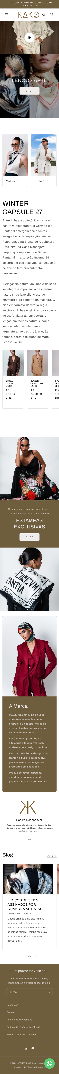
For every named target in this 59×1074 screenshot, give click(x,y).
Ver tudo (29, 424)
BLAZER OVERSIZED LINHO (36, 383)
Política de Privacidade (19, 1019)
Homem (40, 181)
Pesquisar (12, 1005)
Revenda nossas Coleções (22, 1034)
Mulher (10, 181)
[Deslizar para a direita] (36, 415)
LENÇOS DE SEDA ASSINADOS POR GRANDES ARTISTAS (25, 904)
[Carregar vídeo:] (29, 37)
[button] (6, 14)
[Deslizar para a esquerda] (22, 415)
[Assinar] (48, 992)
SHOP (29, 90)
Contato (11, 1012)
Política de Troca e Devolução (23, 1027)
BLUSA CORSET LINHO (10, 383)
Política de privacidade (34, 1067)
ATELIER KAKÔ (24, 1063)
